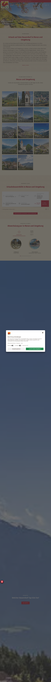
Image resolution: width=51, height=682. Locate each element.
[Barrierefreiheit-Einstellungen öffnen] (2, 581)
